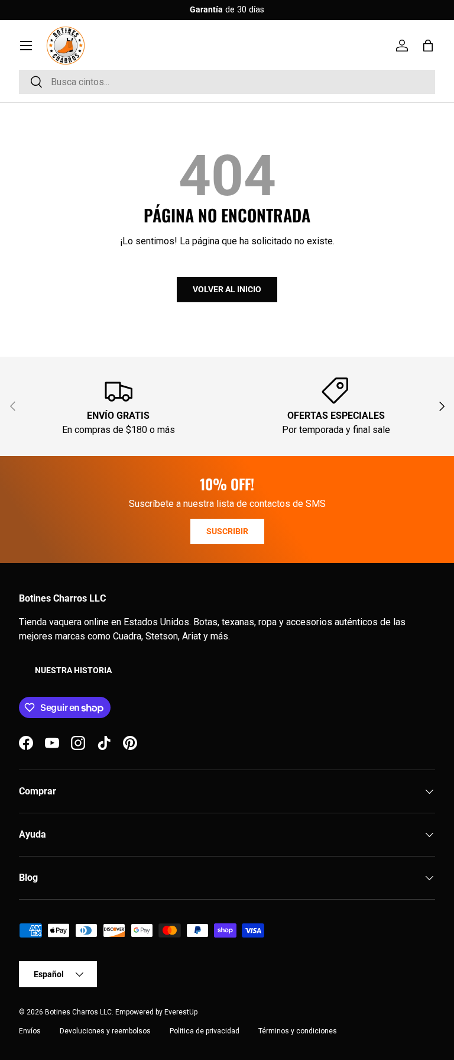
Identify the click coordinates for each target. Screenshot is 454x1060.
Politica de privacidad (204, 1031)
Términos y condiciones (297, 1031)
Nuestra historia (73, 670)
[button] (428, 46)
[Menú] (26, 46)
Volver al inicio (227, 289)
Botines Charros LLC (78, 1012)
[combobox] (227, 82)
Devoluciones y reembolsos (105, 1031)
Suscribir (227, 531)
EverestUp (180, 1012)
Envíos (30, 1031)
